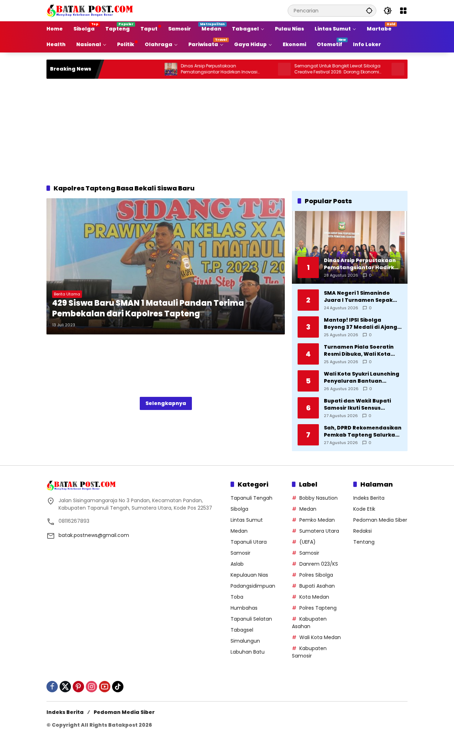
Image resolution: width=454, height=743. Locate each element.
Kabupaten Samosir (309, 652)
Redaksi (362, 530)
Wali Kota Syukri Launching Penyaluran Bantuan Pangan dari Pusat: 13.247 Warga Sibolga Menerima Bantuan (361, 377)
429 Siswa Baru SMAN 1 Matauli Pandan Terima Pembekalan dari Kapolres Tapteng (148, 309)
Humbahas (244, 607)
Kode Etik (364, 508)
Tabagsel (242, 629)
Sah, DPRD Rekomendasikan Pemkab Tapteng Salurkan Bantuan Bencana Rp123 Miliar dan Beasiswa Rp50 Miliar (363, 431)
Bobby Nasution (318, 497)
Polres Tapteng (318, 607)
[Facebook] (52, 686)
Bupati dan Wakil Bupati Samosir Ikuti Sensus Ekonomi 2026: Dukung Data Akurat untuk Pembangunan (362, 404)
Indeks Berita (368, 497)
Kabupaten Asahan (309, 622)
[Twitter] (65, 686)
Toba (237, 596)
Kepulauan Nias (249, 574)
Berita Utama (67, 294)
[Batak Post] (90, 10)
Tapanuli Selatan (251, 618)
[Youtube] (104, 686)
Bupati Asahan (317, 585)
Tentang (364, 541)
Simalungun (245, 640)
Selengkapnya (165, 403)
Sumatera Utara (319, 530)
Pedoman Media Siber (380, 519)
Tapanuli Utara (249, 541)
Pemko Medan (317, 519)
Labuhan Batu (248, 651)
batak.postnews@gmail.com (94, 535)
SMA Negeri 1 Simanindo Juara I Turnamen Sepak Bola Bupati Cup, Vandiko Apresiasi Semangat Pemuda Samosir (359, 297)
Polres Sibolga (316, 574)
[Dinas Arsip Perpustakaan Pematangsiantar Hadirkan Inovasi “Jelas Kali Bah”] (150, 69)
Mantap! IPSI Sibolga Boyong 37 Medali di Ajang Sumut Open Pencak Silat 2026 (360, 324)
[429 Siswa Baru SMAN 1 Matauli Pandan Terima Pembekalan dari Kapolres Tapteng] (165, 266)
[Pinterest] (78, 686)
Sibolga (239, 508)
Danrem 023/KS (318, 563)
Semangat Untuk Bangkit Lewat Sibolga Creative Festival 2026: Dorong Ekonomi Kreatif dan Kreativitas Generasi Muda (317, 69)
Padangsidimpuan (253, 585)
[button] (369, 10)
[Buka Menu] (403, 10)
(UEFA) (307, 541)
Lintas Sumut (247, 519)
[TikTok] (117, 686)
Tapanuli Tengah (251, 497)
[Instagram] (91, 686)
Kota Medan (314, 596)
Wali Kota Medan (320, 637)
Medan (239, 530)
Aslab (237, 563)
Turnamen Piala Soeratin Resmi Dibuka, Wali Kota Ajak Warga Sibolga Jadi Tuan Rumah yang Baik (359, 350)
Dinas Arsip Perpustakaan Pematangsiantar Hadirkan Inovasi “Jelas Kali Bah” (198, 69)
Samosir (240, 552)
